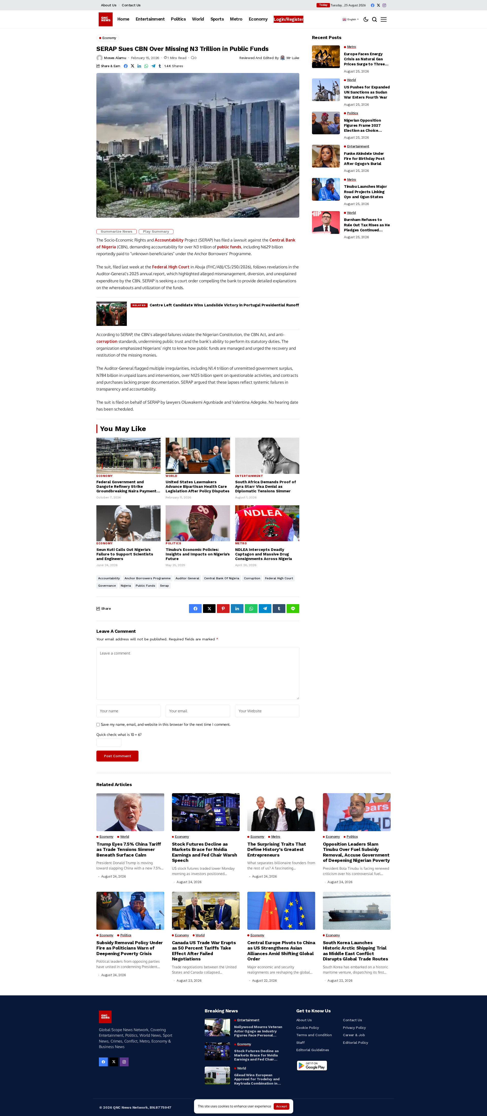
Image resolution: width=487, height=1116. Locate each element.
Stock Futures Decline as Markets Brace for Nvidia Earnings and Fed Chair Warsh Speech (204, 852)
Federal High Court (170, 266)
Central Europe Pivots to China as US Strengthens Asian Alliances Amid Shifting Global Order (281, 951)
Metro (241, 543)
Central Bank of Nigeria (221, 578)
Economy (104, 476)
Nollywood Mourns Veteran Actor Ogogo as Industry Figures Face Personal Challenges (258, 1031)
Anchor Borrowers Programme (148, 578)
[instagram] (384, 5)
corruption (106, 341)
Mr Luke (292, 58)
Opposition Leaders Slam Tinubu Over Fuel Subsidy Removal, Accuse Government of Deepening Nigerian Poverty (356, 852)
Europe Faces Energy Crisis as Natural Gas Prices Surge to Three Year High (364, 59)
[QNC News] (106, 19)
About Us (108, 5)
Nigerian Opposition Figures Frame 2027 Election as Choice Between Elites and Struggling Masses (362, 125)
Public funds (145, 585)
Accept (281, 1106)
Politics (173, 543)
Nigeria (126, 585)
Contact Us (131, 5)
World (171, 476)
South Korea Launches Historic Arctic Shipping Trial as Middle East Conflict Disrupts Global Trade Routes (355, 951)
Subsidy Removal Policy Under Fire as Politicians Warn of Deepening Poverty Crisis (129, 948)
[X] (378, 5)
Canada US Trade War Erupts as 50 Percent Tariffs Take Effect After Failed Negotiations (204, 951)
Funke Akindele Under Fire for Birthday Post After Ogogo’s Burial (364, 158)
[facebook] (372, 5)
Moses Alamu (115, 58)
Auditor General (187, 578)
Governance (107, 585)
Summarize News (116, 231)
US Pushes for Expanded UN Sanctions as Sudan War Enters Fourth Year (367, 92)
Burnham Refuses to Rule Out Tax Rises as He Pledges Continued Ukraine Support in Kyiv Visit (367, 225)
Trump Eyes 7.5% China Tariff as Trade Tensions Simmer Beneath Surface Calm (128, 849)
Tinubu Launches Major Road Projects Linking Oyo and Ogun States (365, 191)
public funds (229, 246)
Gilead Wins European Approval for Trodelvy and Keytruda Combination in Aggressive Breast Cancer (257, 1079)
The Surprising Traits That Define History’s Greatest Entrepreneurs (276, 849)
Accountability (169, 240)
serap (164, 585)
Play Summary (156, 231)
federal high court (279, 578)
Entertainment (249, 476)
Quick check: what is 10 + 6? (119, 734)
